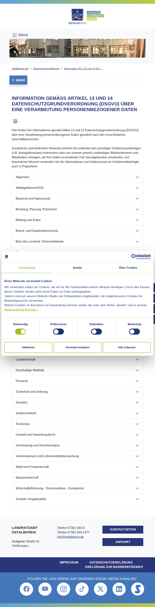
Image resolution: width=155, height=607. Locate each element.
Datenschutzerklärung (46, 68)
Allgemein (22, 177)
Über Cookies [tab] (128, 267)
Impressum (69, 562)
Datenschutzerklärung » (21, 309)
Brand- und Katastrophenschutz (37, 230)
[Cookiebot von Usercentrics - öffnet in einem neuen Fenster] (134, 257)
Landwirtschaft (25, 359)
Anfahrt (122, 542)
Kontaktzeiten (123, 529)
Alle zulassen (127, 347)
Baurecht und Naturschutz (33, 198)
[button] (26, 589)
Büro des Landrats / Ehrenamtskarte (40, 241)
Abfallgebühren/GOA (30, 187)
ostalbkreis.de (20, 68)
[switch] (58, 332)
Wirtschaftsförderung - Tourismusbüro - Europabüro (50, 488)
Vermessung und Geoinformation (38, 445)
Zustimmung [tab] (27, 267)
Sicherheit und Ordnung (32, 391)
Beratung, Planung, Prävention (36, 209)
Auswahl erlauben (77, 347)
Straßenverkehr (26, 413)
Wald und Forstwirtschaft (32, 466)
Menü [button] (20, 80)
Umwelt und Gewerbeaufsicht (35, 434)
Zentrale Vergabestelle (31, 499)
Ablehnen (28, 347)
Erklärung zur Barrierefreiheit (114, 567)
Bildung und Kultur (28, 220)
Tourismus (22, 424)
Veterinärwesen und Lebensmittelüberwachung (47, 456)
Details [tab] (77, 267)
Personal (22, 381)
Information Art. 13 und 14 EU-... (83, 68)
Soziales (21, 402)
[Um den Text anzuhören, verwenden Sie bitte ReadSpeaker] (77, 121)
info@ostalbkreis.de (70, 536)
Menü (22, 35)
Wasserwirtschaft (27, 477)
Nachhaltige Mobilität (30, 370)
